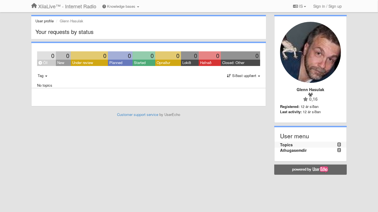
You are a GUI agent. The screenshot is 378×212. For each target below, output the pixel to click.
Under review (82, 62)
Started (140, 62)
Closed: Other (233, 62)
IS (301, 6)
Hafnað (205, 62)
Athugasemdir (293, 150)
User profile (44, 20)
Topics (286, 144)
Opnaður (163, 62)
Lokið (186, 62)
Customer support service (137, 114)
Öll (45, 62)
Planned (115, 62)
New (60, 62)
